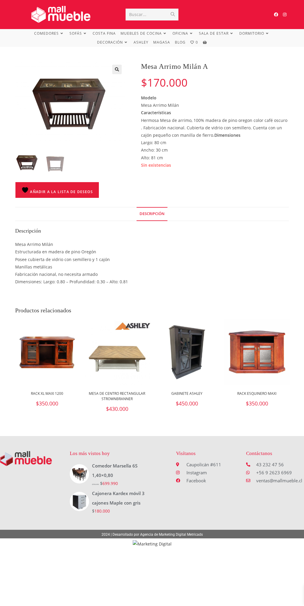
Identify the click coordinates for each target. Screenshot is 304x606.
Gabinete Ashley (186, 393)
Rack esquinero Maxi (256, 393)
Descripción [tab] (152, 213)
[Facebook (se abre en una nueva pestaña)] (276, 14)
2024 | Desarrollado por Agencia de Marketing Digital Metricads (152, 534)
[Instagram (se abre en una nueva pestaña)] (285, 14)
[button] (117, 69)
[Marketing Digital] (152, 543)
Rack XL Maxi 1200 (47, 393)
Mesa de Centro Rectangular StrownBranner (117, 396)
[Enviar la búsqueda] (172, 14)
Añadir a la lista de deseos (61, 191)
